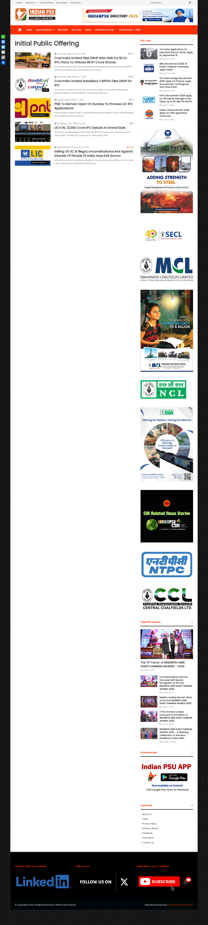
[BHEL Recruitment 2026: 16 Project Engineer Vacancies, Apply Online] (149, 68)
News (29, 29)
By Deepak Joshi (64, 123)
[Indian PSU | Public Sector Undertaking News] (35, 14)
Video (88, 29)
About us (30, 2)
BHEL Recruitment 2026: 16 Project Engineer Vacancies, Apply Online (174, 66)
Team (145, 819)
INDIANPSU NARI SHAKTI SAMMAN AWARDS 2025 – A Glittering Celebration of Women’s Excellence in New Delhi (176, 734)
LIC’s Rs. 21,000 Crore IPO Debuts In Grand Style (89, 128)
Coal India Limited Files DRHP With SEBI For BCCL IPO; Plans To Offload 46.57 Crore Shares (90, 60)
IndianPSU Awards (104, 29)
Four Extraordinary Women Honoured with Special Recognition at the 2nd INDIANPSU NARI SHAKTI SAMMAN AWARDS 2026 (176, 682)
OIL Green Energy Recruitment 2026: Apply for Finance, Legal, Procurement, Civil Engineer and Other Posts (176, 83)
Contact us (75, 2)
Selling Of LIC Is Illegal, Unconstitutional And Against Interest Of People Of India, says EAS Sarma (93, 153)
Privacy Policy (46, 2)
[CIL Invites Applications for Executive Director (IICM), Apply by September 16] (149, 53)
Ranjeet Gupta (63, 99)
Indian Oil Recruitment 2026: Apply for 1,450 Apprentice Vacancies (175, 112)
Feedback (147, 833)
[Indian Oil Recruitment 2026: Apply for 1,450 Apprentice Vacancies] (149, 114)
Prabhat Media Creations (180, 904)
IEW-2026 (63, 29)
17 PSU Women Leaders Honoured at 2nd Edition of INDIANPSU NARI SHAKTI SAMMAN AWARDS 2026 (176, 716)
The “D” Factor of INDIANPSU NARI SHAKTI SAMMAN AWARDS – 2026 (163, 664)
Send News (61, 2)
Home (19, 2)
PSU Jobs (76, 29)
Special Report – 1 (45, 29)
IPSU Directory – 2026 (129, 29)
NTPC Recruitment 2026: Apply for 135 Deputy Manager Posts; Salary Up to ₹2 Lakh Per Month (176, 98)
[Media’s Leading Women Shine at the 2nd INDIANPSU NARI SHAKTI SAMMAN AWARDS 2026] (149, 701)
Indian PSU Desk (64, 53)
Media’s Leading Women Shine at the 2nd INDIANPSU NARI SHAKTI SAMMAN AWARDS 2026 (176, 700)
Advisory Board (150, 828)
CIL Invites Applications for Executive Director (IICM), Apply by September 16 (176, 52)
